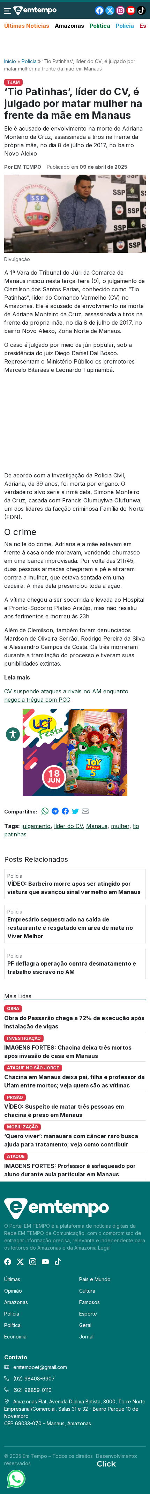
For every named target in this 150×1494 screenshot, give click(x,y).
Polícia (125, 25)
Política (100, 25)
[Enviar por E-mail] (85, 811)
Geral (85, 1325)
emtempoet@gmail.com (40, 1367)
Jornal (86, 1336)
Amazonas (69, 25)
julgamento (36, 826)
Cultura (87, 1291)
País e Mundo (95, 1279)
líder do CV (68, 826)
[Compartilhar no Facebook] (65, 811)
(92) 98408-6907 (33, 1379)
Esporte (88, 1314)
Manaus (96, 826)
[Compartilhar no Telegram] (55, 811)
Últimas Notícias (26, 25)
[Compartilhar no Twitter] (75, 811)
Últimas (12, 1279)
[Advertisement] (75, 44)
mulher (120, 826)
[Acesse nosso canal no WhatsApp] (15, 1478)
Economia (15, 1336)
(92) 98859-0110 (32, 1390)
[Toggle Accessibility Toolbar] (13, 734)
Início (10, 61)
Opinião (13, 1291)
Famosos (89, 1302)
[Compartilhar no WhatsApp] (45, 811)
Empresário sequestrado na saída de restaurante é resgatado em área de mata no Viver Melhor (70, 928)
